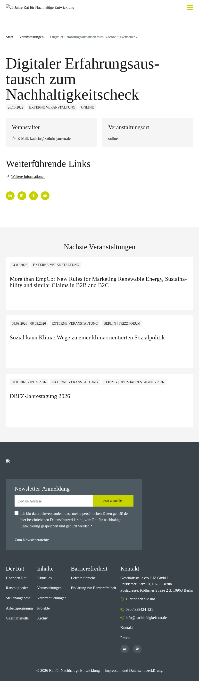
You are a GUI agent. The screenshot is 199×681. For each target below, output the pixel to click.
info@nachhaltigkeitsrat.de (146, 618)
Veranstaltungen (31, 37)
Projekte (43, 608)
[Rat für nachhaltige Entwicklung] (40, 7)
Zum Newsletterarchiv (32, 540)
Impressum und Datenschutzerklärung (134, 670)
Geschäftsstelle (17, 618)
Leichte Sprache (83, 578)
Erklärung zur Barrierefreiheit (93, 588)
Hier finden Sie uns (140, 599)
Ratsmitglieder (17, 588)
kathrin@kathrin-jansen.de (50, 138)
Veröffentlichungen (51, 598)
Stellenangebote (18, 598)
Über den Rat (16, 578)
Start (9, 37)
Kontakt (126, 628)
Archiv (42, 618)
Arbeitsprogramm (19, 608)
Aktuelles (44, 578)
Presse (125, 638)
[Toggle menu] (190, 7)
